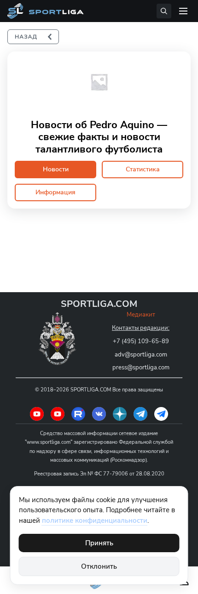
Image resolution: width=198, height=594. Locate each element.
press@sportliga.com (140, 367)
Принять (99, 543)
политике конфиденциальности (94, 520)
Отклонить (99, 566)
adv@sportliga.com (141, 355)
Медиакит (141, 315)
